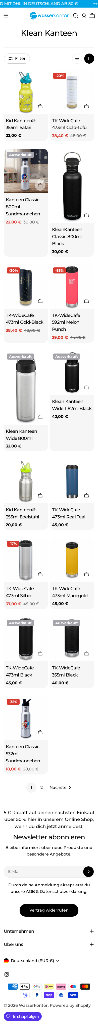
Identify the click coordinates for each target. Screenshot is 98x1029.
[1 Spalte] (77, 59)
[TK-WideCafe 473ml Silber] (26, 560)
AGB (30, 891)
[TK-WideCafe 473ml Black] (26, 639)
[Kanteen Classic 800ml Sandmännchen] (26, 171)
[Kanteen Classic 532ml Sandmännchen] (26, 718)
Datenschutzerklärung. (63, 891)
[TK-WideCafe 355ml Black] (72, 639)
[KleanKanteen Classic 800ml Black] (72, 186)
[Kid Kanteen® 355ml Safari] (26, 92)
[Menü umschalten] (6, 16)
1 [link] (31, 787)
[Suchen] (76, 16)
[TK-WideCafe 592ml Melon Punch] (72, 286)
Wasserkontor (33, 1005)
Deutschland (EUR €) (32, 960)
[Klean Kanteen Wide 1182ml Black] (72, 372)
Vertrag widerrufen (49, 910)
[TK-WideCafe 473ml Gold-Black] (26, 286)
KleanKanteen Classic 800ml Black (67, 236)
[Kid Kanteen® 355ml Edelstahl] (26, 481)
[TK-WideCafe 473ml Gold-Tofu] (72, 92)
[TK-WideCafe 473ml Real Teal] (72, 481)
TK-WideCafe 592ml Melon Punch (66, 322)
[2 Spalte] (89, 59)
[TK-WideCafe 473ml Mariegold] (72, 560)
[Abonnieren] (88, 871)
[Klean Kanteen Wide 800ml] (26, 387)
